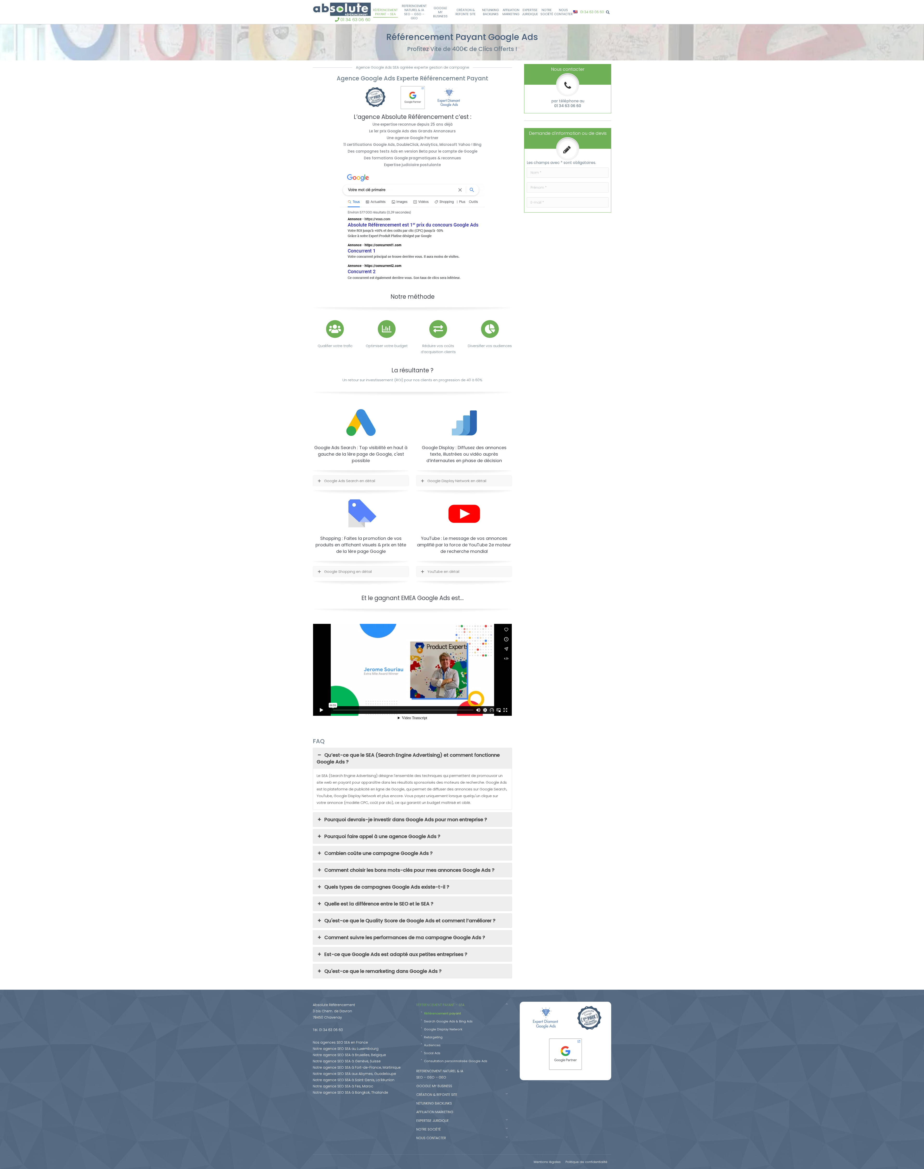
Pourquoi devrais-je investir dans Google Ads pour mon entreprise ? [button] (405, 819)
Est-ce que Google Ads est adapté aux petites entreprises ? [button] (395, 954)
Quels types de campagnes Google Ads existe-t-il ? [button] (386, 887)
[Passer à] (576, 12)
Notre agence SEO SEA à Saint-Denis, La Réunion (353, 1080)
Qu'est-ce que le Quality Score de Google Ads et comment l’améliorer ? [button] (409, 920)
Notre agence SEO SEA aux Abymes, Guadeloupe (354, 1073)
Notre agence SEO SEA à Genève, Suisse (347, 1061)
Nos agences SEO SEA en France (340, 1042)
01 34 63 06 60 (355, 20)
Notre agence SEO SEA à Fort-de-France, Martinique (357, 1067)
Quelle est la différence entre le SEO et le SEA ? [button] (378, 903)
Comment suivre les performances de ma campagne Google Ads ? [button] (404, 937)
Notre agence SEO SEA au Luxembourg (346, 1048)
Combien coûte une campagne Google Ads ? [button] (378, 853)
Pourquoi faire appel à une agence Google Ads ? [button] (382, 836)
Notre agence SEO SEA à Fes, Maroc (343, 1086)
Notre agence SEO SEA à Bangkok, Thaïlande (350, 1092)
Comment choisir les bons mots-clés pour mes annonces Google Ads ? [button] (409, 870)
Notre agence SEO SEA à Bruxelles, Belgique (349, 1055)
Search (608, 12)
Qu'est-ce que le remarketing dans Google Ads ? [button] (383, 971)
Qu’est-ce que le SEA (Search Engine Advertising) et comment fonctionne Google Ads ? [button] (408, 758)
